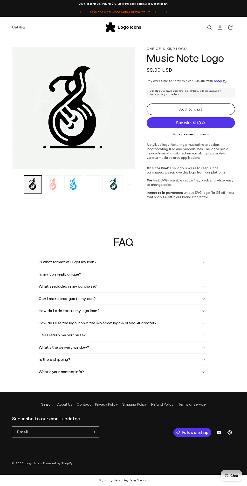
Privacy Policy (106, 404)
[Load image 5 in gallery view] (114, 184)
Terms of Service (192, 404)
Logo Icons (34, 463)
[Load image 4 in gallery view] (94, 184)
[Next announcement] (166, 12)
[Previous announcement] (80, 12)
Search (47, 404)
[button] (209, 27)
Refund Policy (162, 404)
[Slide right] (129, 184)
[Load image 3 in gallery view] (73, 184)
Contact (83, 404)
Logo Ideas (114, 480)
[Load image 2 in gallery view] (53, 184)
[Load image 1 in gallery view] (33, 184)
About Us (64, 404)
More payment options (191, 134)
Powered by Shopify (58, 463)
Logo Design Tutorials (135, 480)
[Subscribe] (93, 432)
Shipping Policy (134, 404)
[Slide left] (17, 184)
